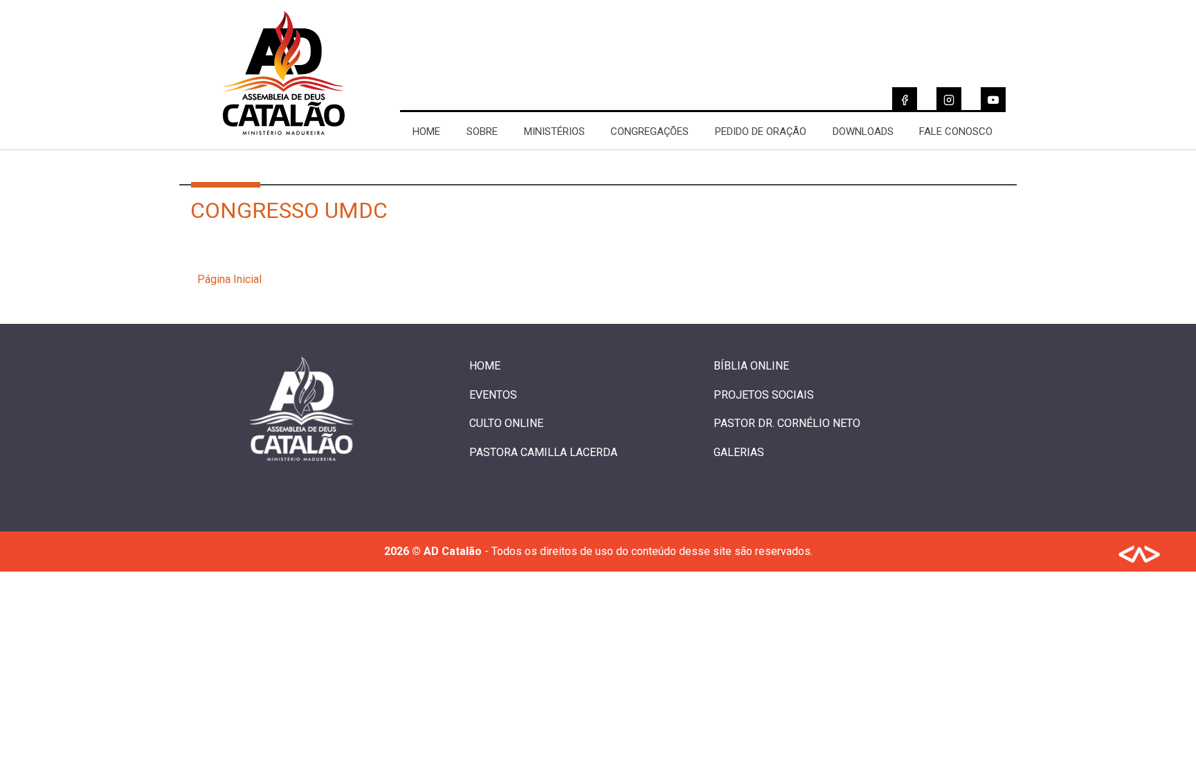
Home (426, 131)
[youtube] (993, 99)
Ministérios (554, 131)
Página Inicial (229, 279)
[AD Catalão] (284, 142)
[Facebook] (904, 99)
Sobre (482, 131)
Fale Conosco (956, 131)
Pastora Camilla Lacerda (543, 452)
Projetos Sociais (764, 394)
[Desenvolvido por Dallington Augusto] (1139, 556)
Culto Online (506, 423)
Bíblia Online (751, 365)
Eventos (493, 394)
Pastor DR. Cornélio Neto (787, 423)
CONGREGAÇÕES (649, 131)
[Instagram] (948, 99)
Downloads (863, 131)
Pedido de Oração (760, 131)
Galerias (739, 452)
